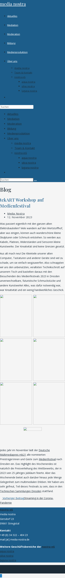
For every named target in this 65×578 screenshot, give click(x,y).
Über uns (13, 138)
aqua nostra (29, 158)
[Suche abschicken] (35, 180)
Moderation (14, 123)
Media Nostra (16, 213)
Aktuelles (12, 114)
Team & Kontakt (24, 148)
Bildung (11, 128)
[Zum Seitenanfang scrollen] (1, 575)
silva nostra (29, 162)
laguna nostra (30, 167)
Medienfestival (47, 459)
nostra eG (20, 153)
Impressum (13, 566)
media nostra (13, 4)
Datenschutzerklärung (18, 568)
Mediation (13, 119)
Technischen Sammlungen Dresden (20, 491)
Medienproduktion (18, 133)
